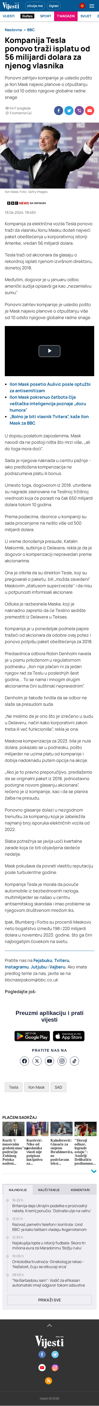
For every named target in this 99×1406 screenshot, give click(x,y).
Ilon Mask (36, 1087)
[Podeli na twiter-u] (69, 110)
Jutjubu (39, 967)
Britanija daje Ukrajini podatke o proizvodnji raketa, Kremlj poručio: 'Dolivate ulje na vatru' (51, 1208)
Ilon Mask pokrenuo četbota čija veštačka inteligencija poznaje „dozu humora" (48, 403)
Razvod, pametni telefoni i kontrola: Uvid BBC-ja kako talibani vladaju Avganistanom (49, 1227)
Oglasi (54, 6)
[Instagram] (62, 1061)
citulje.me (35, 6)
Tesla (13, 1087)
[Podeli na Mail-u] (89, 110)
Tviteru (61, 960)
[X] (37, 1061)
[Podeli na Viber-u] (79, 110)
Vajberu (57, 967)
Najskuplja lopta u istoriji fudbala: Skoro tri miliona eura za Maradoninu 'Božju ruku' (49, 1245)
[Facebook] (24, 1061)
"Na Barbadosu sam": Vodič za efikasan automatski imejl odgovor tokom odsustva (48, 1283)
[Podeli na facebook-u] (58, 110)
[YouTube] (49, 1061)
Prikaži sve (49, 1300)
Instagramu (17, 967)
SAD (58, 1087)
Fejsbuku (42, 960)
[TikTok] (74, 1061)
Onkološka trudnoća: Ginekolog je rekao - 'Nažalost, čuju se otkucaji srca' (48, 1264)
